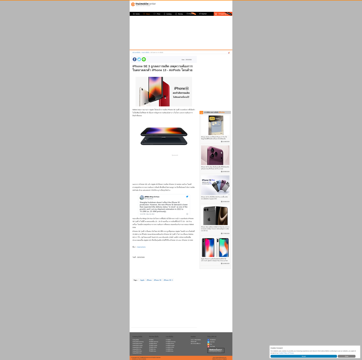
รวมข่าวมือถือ (145, 52)
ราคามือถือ (168, 339)
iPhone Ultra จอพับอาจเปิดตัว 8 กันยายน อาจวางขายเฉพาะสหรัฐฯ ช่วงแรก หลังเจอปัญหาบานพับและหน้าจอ (215, 228)
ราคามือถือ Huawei (170, 345)
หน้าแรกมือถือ (136, 52)
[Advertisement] (164, 313)
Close (346, 356)
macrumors (141, 247)
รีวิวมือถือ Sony (152, 351)
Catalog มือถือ (135, 339)
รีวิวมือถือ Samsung (153, 341)
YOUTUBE (212, 346)
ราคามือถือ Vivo (169, 349)
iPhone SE (157, 280)
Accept (304, 356)
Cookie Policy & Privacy (286, 353)
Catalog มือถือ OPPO (137, 347)
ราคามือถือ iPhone (170, 343)
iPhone (149, 280)
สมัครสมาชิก (193, 341)
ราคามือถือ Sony (169, 351)
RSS (210, 344)
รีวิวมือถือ (151, 339)
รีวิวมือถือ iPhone (153, 343)
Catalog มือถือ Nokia (137, 351)
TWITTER (212, 342)
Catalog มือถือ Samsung (137, 341)
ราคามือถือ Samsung (170, 341)
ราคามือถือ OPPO (170, 347)
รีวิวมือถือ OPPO (153, 347)
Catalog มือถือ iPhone (137, 343)
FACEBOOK (212, 339)
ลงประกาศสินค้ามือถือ (196, 339)
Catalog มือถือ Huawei (137, 345)
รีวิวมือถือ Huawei (153, 345)
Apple (142, 280)
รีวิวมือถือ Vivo (152, 349)
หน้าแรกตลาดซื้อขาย (195, 343)
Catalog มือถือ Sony (137, 353)
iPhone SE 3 (168, 280)
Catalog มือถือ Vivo (136, 349)
